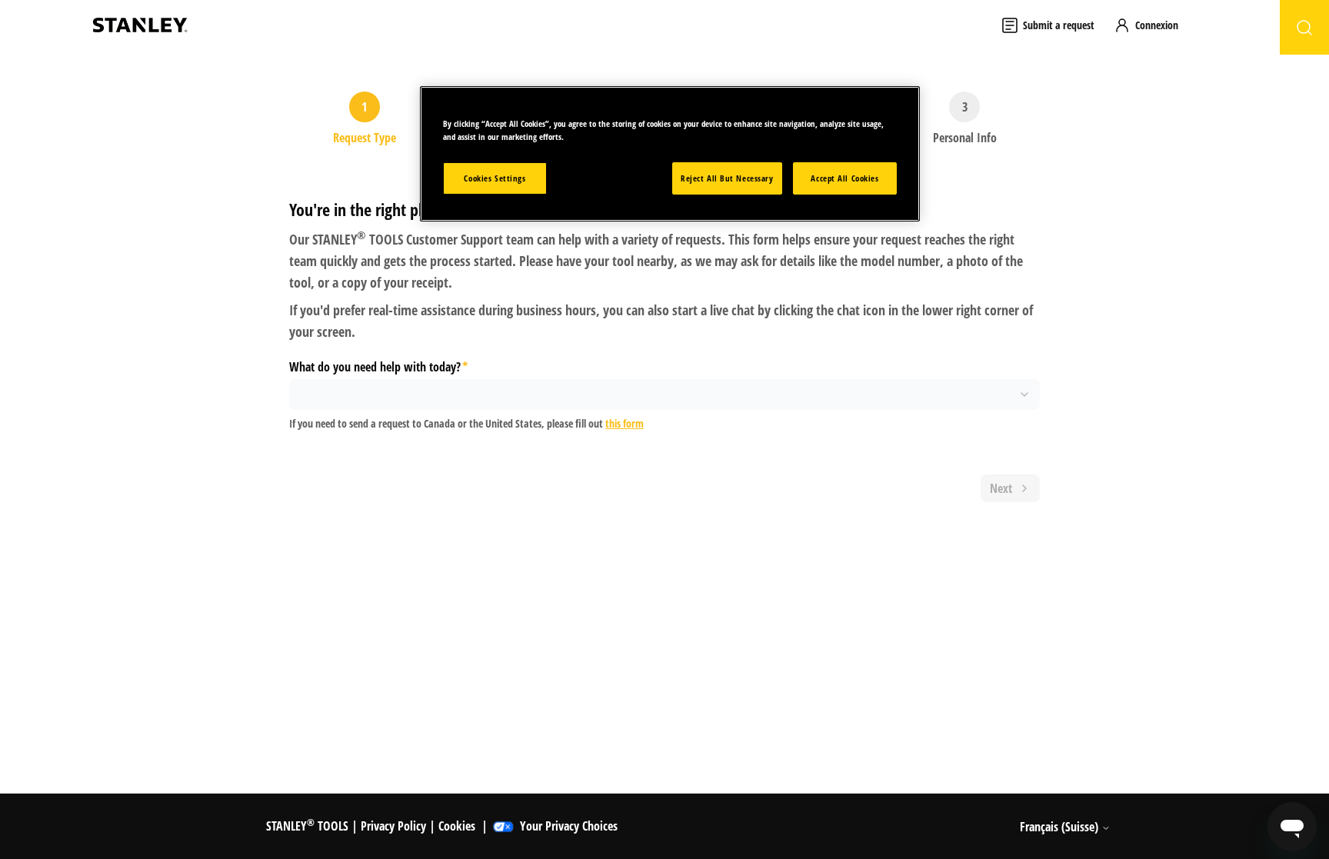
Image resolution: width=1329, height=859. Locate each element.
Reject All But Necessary (727, 178)
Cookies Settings (494, 178)
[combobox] (664, 394)
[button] (1153, 25)
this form (624, 423)
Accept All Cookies (844, 178)
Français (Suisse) (1060, 827)
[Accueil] (140, 25)
